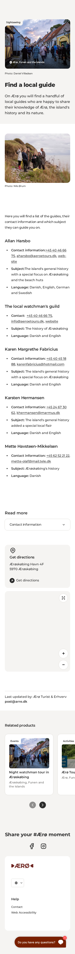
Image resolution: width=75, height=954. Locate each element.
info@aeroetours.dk (27, 321)
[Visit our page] (43, 846)
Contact (17, 907)
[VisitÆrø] (22, 865)
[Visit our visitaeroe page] (31, 846)
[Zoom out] (63, 665)
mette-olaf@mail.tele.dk (31, 461)
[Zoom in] (63, 653)
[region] (37, 631)
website (51, 321)
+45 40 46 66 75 (39, 316)
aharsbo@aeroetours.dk (36, 256)
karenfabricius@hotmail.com (40, 364)
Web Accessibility (23, 912)
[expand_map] (63, 598)
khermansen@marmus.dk (38, 413)
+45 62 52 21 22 (57, 456)
